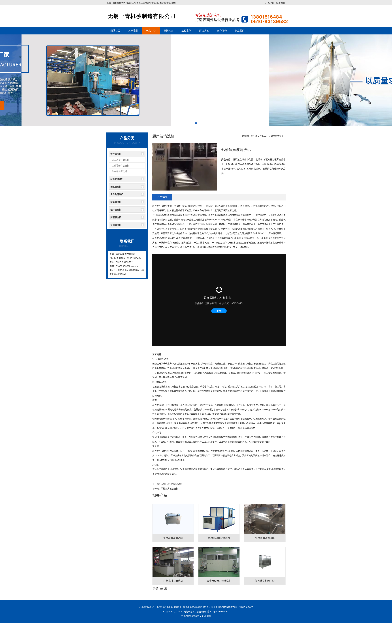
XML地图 (206, 616)
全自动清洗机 (116, 194)
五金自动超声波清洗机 (171, 484)
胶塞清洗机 (115, 217)
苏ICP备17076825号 (191, 616)
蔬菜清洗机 (115, 202)
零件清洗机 (115, 154)
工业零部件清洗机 (120, 165)
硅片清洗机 (115, 209)
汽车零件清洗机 (119, 171)
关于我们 (133, 30)
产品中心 (269, 2)
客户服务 (222, 30)
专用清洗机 (115, 225)
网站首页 (115, 30)
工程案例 (186, 30)
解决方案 (204, 30)
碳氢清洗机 (115, 186)
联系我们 (280, 2)
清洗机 (254, 136)
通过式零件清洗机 (120, 159)
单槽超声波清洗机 (169, 488)
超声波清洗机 (116, 179)
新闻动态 (168, 30)
